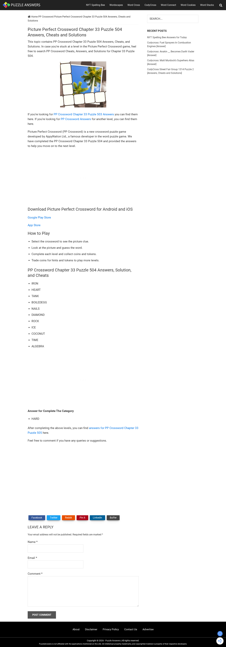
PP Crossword (46, 16)
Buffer (113, 517)
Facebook (37, 517)
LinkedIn (97, 517)
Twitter (53, 517)
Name (33, 542)
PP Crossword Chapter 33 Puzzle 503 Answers (84, 114)
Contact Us (130, 629)
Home (34, 16)
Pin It (82, 517)
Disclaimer (91, 629)
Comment (35, 573)
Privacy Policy (111, 629)
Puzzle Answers (112, 640)
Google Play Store (39, 217)
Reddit (68, 517)
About (76, 629)
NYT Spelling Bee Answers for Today (167, 37)
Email (32, 558)
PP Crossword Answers (76, 119)
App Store (34, 225)
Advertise (148, 629)
